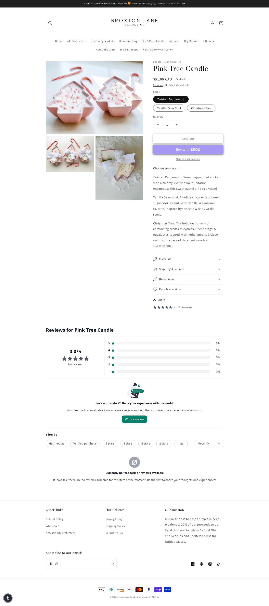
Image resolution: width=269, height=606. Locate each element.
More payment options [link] (188, 158)
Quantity (158, 117)
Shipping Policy (115, 526)
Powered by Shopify (149, 597)
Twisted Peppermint (171, 99)
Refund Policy (54, 519)
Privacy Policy (114, 519)
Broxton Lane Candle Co (128, 597)
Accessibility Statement (61, 533)
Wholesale (52, 526)
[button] (50, 23)
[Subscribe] (112, 563)
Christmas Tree (201, 108)
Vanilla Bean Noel (169, 108)
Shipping (158, 84)
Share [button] (161, 300)
